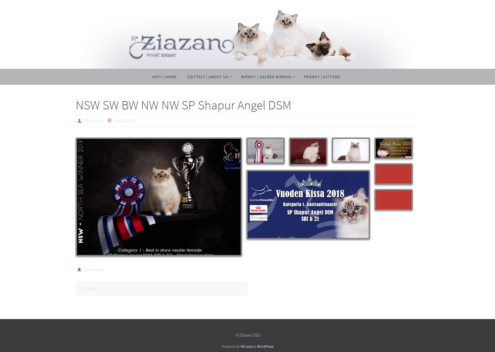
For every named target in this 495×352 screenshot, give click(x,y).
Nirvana (246, 346)
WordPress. (265, 346)
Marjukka (94, 120)
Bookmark (95, 269)
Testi (91, 288)
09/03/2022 (125, 120)
